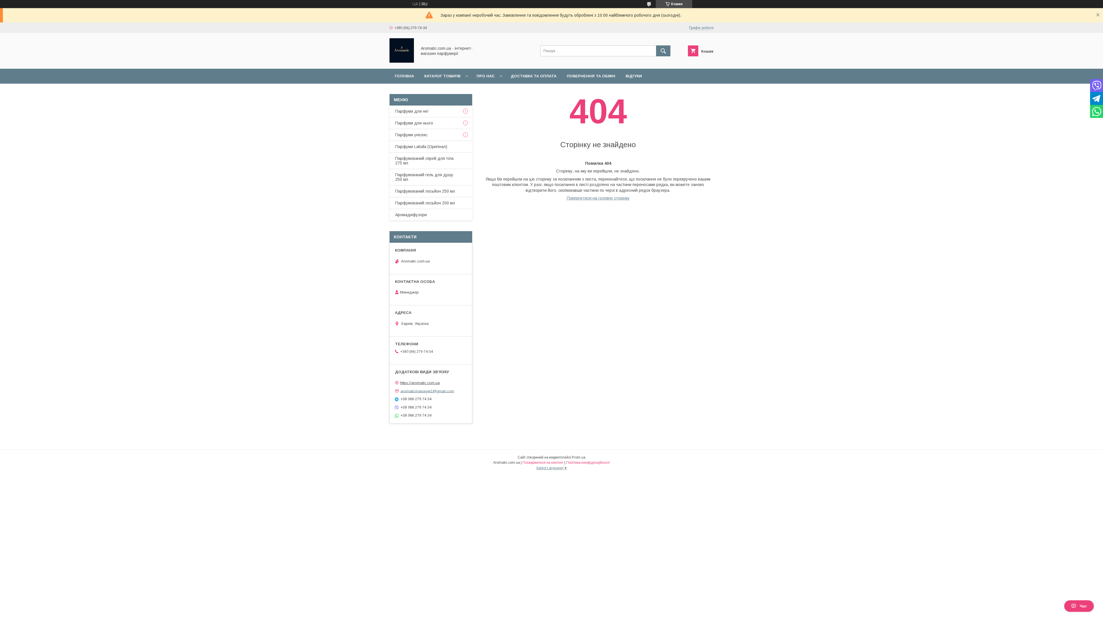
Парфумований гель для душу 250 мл (424, 177)
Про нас (486, 76)
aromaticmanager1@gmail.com (427, 391)
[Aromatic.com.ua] (401, 61)
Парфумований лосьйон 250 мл (425, 191)
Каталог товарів (442, 76)
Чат (1083, 606)
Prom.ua (578, 457)
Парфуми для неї (412, 111)
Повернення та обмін (591, 76)
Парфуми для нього (414, 123)
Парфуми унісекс (411, 135)
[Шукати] (663, 50)
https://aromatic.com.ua (420, 383)
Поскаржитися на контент (543, 463)
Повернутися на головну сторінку (598, 198)
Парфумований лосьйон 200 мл (425, 203)
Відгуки (634, 76)
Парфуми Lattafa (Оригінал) (421, 146)
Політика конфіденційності (588, 463)
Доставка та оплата (533, 76)
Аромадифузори (411, 214)
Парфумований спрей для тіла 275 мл (424, 160)
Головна (404, 76)
